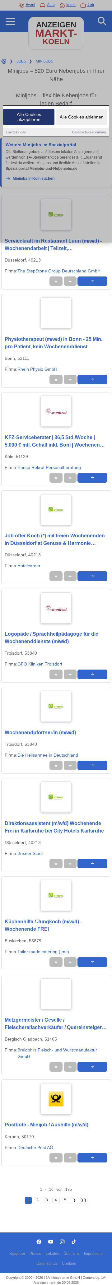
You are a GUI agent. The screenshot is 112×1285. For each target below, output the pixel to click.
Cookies (69, 1263)
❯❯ (84, 1200)
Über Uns (71, 1253)
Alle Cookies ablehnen (82, 116)
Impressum (93, 1253)
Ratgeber (17, 1253)
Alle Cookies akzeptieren (29, 117)
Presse (35, 1253)
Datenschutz (47, 1263)
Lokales (52, 1253)
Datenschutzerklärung (89, 132)
